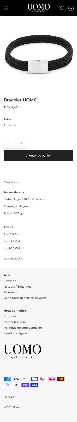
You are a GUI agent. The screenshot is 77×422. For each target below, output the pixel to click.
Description (12, 182)
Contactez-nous (15, 322)
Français (9, 397)
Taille (7, 119)
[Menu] (6, 8)
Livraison (10, 281)
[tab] (14, 182)
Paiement (11, 292)
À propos (10, 316)
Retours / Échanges (17, 286)
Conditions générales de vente (25, 298)
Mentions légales (16, 333)
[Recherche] (62, 9)
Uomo (16, 407)
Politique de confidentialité (23, 327)
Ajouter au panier (38, 155)
